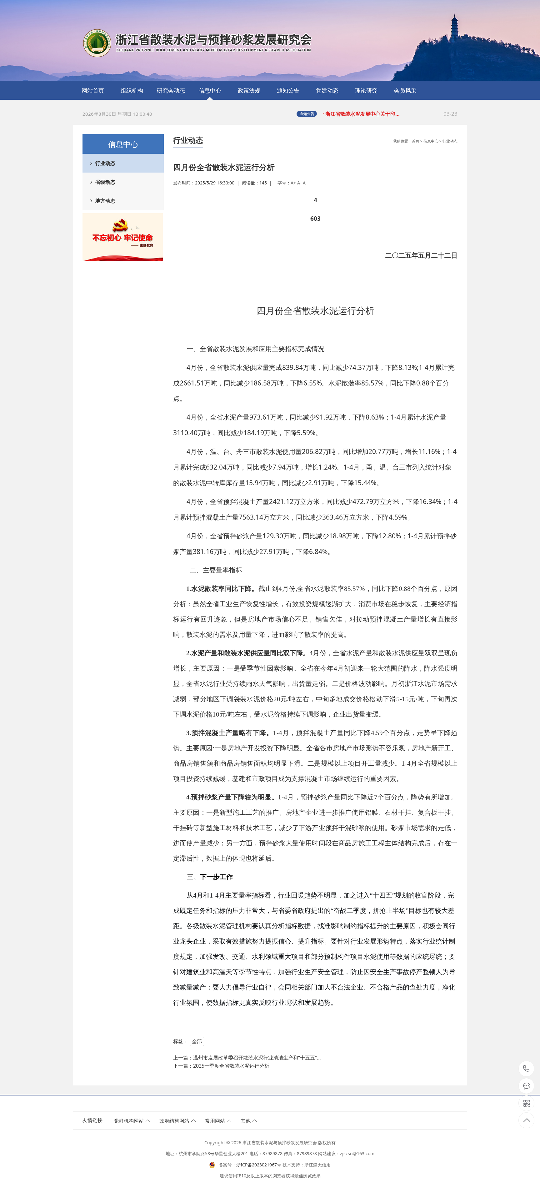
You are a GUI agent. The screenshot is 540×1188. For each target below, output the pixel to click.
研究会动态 (171, 90)
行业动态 (105, 163)
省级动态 (105, 182)
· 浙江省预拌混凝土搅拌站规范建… (390, 113)
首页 (415, 141)
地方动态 (105, 200)
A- (299, 183)
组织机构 (132, 90)
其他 (246, 1120)
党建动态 (327, 90)
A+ (293, 183)
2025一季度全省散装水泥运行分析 (231, 1065)
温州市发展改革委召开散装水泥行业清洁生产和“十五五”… (257, 1057)
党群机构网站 (129, 1120)
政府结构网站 (174, 1120)
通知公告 (288, 90)
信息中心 (210, 90)
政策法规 (249, 90)
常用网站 (215, 1120)
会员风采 (405, 90)
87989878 (526, 1069)
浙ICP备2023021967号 (258, 1165)
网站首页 (93, 90)
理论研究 (366, 90)
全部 (197, 1041)
